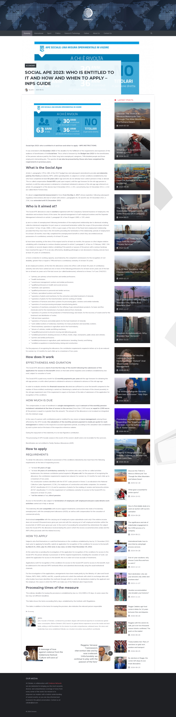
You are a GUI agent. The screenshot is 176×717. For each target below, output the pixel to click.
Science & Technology (72, 33)
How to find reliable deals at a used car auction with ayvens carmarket (132, 180)
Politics (57, 33)
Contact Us (108, 33)
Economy (27, 33)
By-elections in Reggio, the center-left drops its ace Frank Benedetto (138, 661)
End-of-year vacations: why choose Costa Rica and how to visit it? (132, 272)
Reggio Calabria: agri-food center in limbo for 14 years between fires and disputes (138, 609)
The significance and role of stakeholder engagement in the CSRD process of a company (132, 211)
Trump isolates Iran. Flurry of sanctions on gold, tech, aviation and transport (138, 644)
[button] (151, 33)
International (38, 33)
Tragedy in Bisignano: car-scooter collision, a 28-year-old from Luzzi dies (132, 455)
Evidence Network (55, 683)
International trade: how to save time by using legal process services (130, 241)
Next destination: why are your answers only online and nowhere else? (132, 302)
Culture (86, 33)
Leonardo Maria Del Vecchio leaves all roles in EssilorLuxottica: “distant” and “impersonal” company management (131, 361)
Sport (49, 33)
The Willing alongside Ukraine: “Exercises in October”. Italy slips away (132, 394)
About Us (96, 33)
